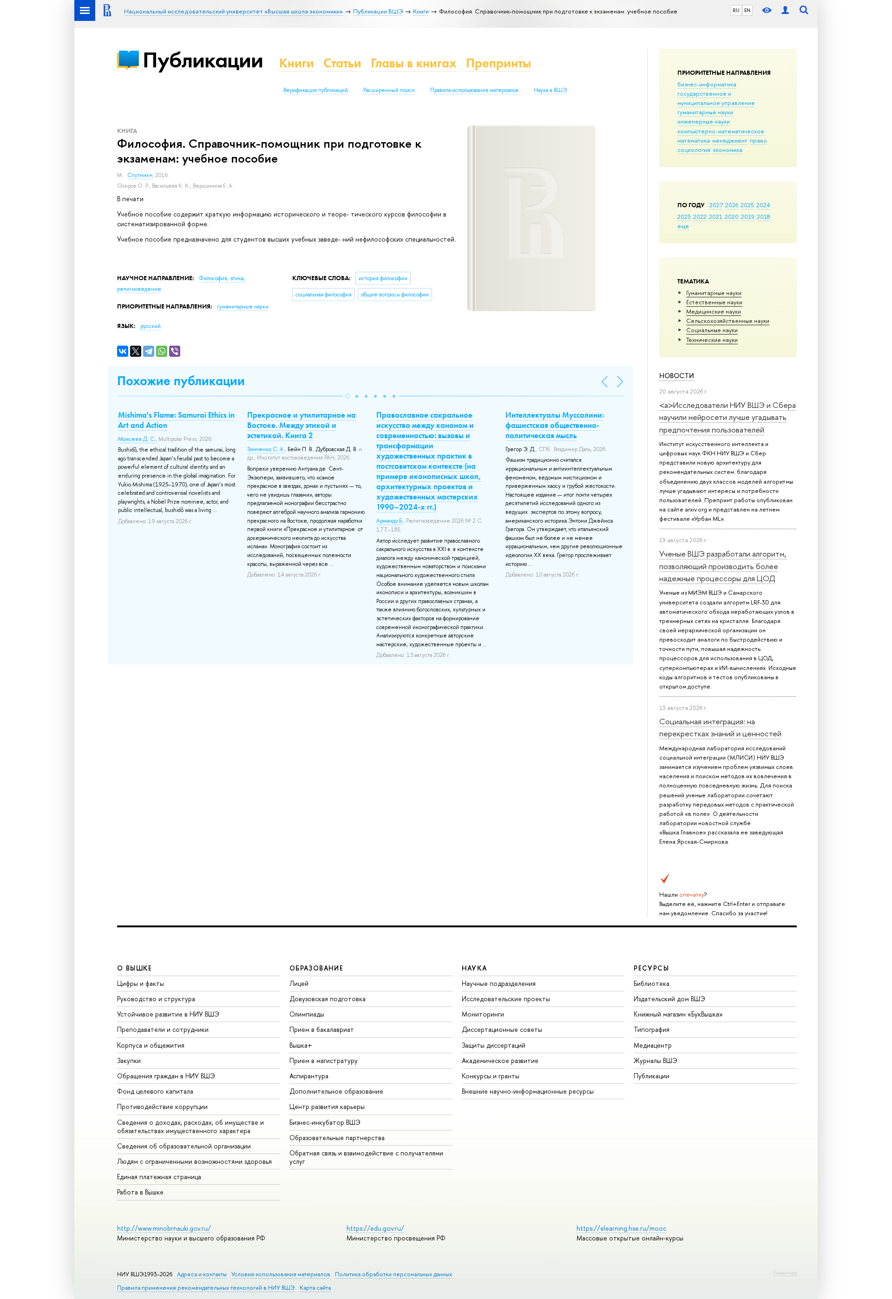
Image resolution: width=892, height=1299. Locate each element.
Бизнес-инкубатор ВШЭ (325, 1122)
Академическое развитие (500, 1060)
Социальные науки (712, 330)
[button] (347, 396)
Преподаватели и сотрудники (163, 1029)
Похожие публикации (181, 381)
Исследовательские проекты (506, 998)
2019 (747, 216)
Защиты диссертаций (493, 1045)
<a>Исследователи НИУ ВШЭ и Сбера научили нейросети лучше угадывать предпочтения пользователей (727, 417)
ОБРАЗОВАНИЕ (316, 968)
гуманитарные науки (705, 112)
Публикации (203, 60)
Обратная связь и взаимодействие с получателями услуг (366, 1157)
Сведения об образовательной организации (184, 1146)
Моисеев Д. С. (137, 439)
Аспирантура (308, 1075)
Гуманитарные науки (713, 293)
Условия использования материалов (280, 1274)
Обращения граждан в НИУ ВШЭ (166, 1075)
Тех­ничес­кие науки (712, 339)
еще (683, 226)
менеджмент (730, 140)
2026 (731, 205)
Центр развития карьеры (327, 1106)
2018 (763, 216)
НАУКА (474, 968)
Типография (651, 1029)
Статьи (342, 63)
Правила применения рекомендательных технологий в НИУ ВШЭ (206, 1288)
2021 (715, 216)
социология (693, 149)
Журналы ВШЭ (655, 1060)
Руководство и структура (156, 998)
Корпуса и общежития (150, 1045)
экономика (727, 149)
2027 (716, 205)
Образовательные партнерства (337, 1137)
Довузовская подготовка (327, 998)
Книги (296, 63)
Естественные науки (714, 302)
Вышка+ (300, 1045)
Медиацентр (653, 1045)
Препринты (498, 63)
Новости (676, 376)
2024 (763, 205)
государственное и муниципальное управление (716, 98)
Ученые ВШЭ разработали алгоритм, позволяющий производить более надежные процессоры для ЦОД (723, 566)
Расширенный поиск (389, 90)
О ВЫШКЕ (134, 968)
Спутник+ (139, 175)
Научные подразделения (499, 983)
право (758, 140)
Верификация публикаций (315, 90)
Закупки (129, 1060)
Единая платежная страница (159, 1176)
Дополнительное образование (336, 1091)
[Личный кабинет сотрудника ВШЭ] (785, 10)
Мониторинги (483, 1014)
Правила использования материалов (474, 90)
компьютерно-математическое (720, 131)
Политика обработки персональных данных (393, 1274)
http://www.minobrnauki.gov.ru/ (164, 1228)
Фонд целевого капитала (155, 1091)
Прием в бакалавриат (321, 1029)
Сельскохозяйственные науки (727, 320)
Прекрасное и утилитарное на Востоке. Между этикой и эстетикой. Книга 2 (301, 425)
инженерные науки (703, 121)
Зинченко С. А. (266, 449)
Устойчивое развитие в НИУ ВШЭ (168, 1014)
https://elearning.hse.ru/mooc (621, 1228)
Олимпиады (306, 1014)
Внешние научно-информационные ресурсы (528, 1091)
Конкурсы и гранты (490, 1075)
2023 (684, 216)
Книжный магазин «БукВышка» (678, 1014)
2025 (747, 205)
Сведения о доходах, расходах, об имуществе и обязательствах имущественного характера (190, 1126)
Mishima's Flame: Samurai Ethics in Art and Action (176, 420)
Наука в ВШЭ (550, 90)
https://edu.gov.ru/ (375, 1228)
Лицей (298, 983)
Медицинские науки (713, 311)
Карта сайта (315, 1288)
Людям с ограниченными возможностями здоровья (194, 1161)
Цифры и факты (140, 983)
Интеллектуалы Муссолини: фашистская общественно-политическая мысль (554, 425)
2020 (732, 216)
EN (747, 10)
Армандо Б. (389, 521)
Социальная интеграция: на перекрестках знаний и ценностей (720, 727)
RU (736, 10)
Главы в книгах (414, 63)
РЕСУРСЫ (651, 968)
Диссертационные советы (502, 1029)
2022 (700, 216)
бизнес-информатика (706, 84)
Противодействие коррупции (162, 1106)
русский (150, 326)
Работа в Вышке (140, 1191)
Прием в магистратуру (323, 1060)
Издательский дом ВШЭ (669, 998)
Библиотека (651, 983)
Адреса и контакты (202, 1274)
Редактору (785, 1272)
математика (693, 140)
